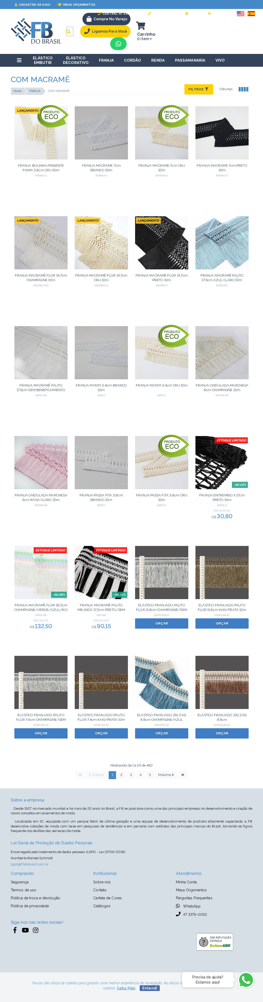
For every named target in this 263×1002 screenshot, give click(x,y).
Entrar (218, 13)
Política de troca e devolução (35, 898)
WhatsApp (191, 906)
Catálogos (101, 906)
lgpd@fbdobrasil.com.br (30, 864)
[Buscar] (68, 31)
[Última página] (182, 775)
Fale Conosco (164, 13)
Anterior (97, 775)
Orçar (161, 623)
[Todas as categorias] (19, 60)
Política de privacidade (30, 906)
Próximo (165, 775)
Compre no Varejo (110, 19)
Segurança (20, 882)
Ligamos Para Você (109, 31)
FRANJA (35, 91)
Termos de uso (23, 890)
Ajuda (194, 13)
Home (17, 91)
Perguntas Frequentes (194, 898)
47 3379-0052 (194, 914)
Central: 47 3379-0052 (121, 13)
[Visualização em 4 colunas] (243, 88)
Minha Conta (186, 882)
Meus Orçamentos (79, 4)
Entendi (149, 988)
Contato (100, 890)
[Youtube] (25, 930)
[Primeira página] (80, 775)
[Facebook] (15, 930)
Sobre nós (102, 882)
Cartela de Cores (107, 898)
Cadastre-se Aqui (34, 4)
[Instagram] (35, 930)
